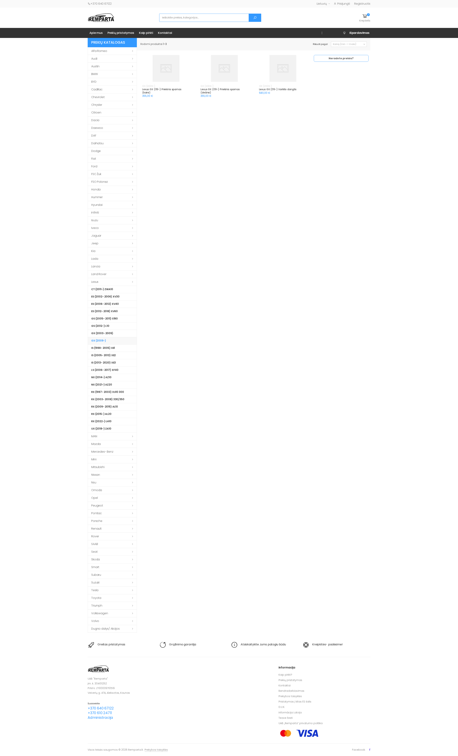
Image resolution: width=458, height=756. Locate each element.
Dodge (96, 151)
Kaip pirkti (146, 33)
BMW (94, 74)
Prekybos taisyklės (290, 696)
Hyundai (97, 205)
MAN (94, 436)
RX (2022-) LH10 (101, 421)
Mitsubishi (97, 467)
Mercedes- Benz (102, 452)
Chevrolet (98, 97)
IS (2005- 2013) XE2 (103, 355)
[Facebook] (369, 749)
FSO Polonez (99, 182)
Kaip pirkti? (285, 675)
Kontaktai (165, 33)
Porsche (96, 521)
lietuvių (322, 4)
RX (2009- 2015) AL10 (104, 406)
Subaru (96, 575)
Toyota (96, 598)
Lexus (94, 282)
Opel (94, 498)
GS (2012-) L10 (100, 326)
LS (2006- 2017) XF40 (104, 370)
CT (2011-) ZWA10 (102, 289)
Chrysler (96, 105)
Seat (94, 552)
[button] (364, 18)
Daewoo (97, 128)
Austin (95, 66)
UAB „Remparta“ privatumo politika (301, 723)
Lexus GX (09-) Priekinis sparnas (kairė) (161, 91)
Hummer (97, 197)
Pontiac (96, 513)
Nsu (93, 482)
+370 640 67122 (101, 4)
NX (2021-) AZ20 (101, 384)
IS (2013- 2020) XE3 (103, 362)
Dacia (95, 120)
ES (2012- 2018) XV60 (104, 311)
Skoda (95, 559)
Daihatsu (97, 143)
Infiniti (95, 212)
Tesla (94, 590)
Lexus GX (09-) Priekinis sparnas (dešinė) (220, 91)
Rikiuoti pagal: (320, 44)
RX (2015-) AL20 (101, 414)
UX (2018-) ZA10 (101, 428)
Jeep (94, 243)
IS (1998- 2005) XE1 (103, 348)
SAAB (94, 544)
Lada (94, 259)
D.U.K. (282, 707)
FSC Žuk (96, 174)
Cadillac (97, 89)
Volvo (95, 621)
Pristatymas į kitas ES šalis (295, 701)
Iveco (95, 228)
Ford (94, 166)
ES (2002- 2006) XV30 (105, 296)
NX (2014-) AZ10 (101, 377)
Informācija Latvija (290, 712)
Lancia (95, 266)
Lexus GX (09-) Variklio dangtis (278, 89)
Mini (93, 459)
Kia (93, 251)
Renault (96, 529)
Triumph (96, 606)
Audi (94, 59)
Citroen (96, 112)
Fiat (93, 159)
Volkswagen (99, 613)
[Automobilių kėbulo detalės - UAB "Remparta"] (101, 17)
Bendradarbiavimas (291, 691)
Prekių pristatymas (121, 33)
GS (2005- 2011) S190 (104, 318)
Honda (96, 189)
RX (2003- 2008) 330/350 (107, 399)
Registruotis (362, 4)
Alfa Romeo (99, 51)
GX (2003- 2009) (102, 333)
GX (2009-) (98, 340)
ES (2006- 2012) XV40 (105, 304)
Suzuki (95, 582)
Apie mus (96, 33)
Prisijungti (344, 4)
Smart (95, 567)
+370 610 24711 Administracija (100, 715)
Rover (95, 536)
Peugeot (97, 505)
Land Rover (98, 274)
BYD (93, 82)
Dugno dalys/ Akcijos (105, 629)
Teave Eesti (286, 718)
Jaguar (96, 236)
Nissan (95, 475)
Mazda (96, 444)
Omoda (96, 490)
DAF (93, 136)
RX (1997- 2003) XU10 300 (107, 392)
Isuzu (94, 220)
